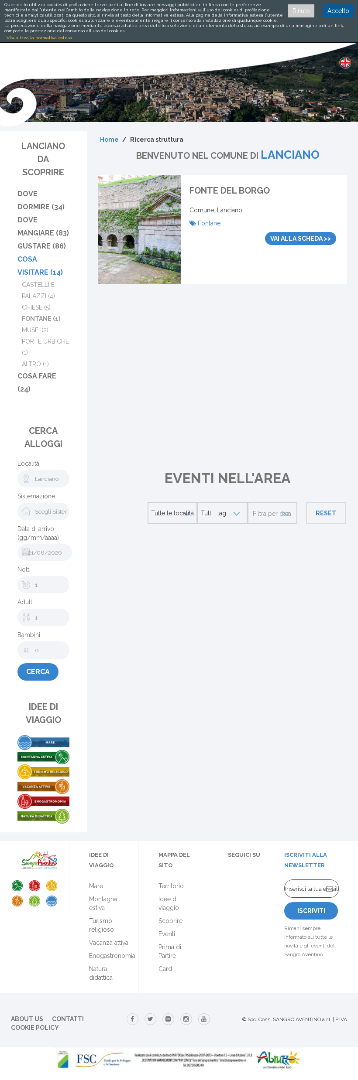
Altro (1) (35, 364)
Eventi (166, 933)
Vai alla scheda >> (300, 238)
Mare (96, 885)
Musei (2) (35, 330)
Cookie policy (35, 1027)
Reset (326, 513)
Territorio (171, 885)
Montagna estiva (103, 903)
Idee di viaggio (168, 903)
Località (28, 463)
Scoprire (170, 920)
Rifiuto (301, 10)
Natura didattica (101, 973)
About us (27, 1018)
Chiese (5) (36, 307)
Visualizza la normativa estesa (39, 37)
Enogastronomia (112, 955)
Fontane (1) (41, 318)
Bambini (28, 634)
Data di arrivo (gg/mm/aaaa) (38, 533)
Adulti (25, 602)
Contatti (68, 1018)
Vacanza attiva (108, 942)
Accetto (338, 10)
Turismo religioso (101, 925)
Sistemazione (36, 496)
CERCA (38, 672)
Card (165, 968)
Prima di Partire (169, 951)
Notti (24, 569)
